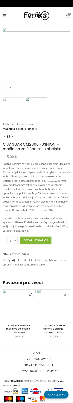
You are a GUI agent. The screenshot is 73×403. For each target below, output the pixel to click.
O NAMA (38, 352)
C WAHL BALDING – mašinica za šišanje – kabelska (19, 329)
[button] (30, 294)
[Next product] (12, 136)
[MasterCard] (8, 398)
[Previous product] (5, 136)
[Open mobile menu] (4, 15)
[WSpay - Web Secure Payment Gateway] (11, 390)
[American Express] (24, 390)
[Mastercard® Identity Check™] (42, 398)
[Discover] (32, 398)
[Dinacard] (35, 390)
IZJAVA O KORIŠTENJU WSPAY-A (38, 370)
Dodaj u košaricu (35, 240)
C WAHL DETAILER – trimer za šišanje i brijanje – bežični (54, 329)
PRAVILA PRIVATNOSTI (38, 364)
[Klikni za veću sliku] (10, 88)
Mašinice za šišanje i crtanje (20, 128)
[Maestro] (20, 398)
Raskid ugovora (56, 394)
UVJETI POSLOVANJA (38, 358)
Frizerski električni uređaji (32, 260)
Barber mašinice (26, 124)
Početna (8, 124)
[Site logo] (36, 15)
